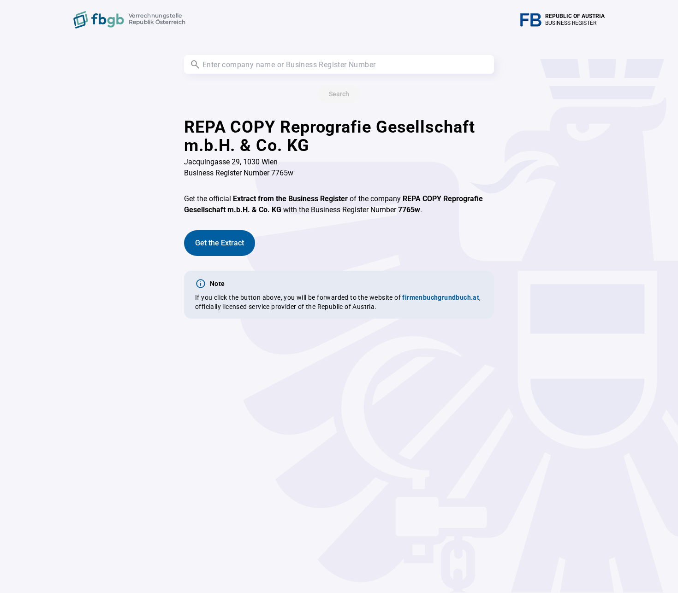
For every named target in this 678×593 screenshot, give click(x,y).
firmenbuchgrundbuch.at (440, 297)
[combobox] (339, 64)
